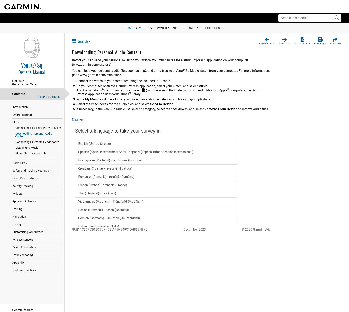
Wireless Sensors (22, 239)
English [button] (82, 41)
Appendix (18, 262)
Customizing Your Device (27, 232)
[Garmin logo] (22, 7)
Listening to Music (26, 147)
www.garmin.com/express (91, 64)
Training (17, 209)
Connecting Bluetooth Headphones (37, 142)
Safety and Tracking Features (30, 170)
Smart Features (22, 114)
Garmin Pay (19, 163)
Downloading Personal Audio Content (33, 135)
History (16, 224)
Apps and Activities (24, 201)
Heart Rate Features (25, 178)
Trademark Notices (24, 270)
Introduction (20, 107)
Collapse (54, 96)
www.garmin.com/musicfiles (100, 75)
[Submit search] (337, 18)
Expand (42, 96)
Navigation (19, 216)
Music (16, 122)
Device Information (24, 247)
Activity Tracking (22, 186)
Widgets (17, 193)
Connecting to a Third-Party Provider (38, 127)
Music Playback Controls (30, 153)
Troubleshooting (22, 255)
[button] (267, 41)
